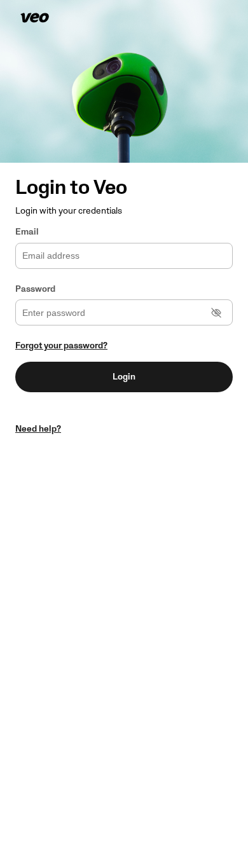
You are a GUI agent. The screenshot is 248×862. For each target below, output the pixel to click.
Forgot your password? (61, 346)
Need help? (38, 428)
